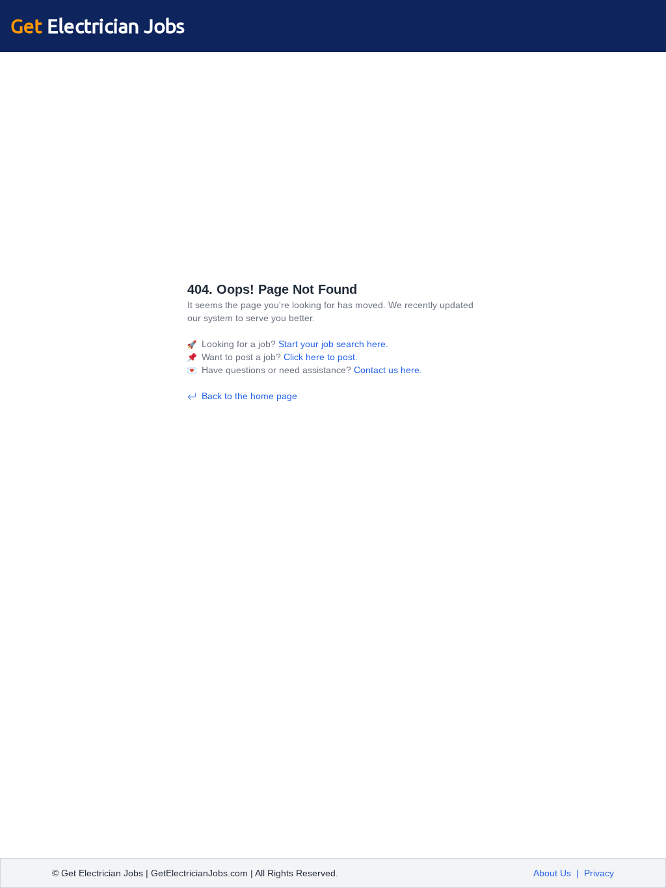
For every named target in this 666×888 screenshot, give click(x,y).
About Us (552, 873)
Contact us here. (386, 370)
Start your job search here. (332, 344)
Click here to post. (319, 357)
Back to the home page (249, 396)
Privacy (599, 873)
